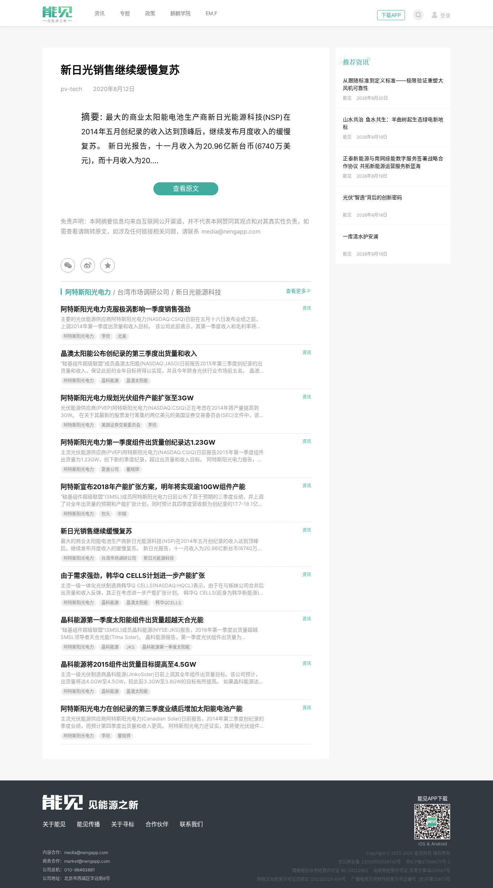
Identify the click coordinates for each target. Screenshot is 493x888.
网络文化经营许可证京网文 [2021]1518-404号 (301, 879)
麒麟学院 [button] (180, 13)
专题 (125, 13)
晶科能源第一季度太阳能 (166, 647)
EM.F (211, 13)
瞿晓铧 (132, 469)
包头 (105, 514)
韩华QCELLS (168, 602)
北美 (122, 336)
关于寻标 (122, 824)
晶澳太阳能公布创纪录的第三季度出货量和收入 (129, 353)
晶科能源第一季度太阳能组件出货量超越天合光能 (132, 620)
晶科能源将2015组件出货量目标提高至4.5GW (128, 664)
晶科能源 (110, 380)
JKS (130, 647)
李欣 (105, 336)
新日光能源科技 (159, 558)
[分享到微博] (87, 265)
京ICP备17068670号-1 (428, 862)
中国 (122, 514)
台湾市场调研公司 (118, 558)
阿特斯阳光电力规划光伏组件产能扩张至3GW (127, 398)
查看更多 (296, 291)
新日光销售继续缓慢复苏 (96, 531)
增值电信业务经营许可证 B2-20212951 (330, 870)
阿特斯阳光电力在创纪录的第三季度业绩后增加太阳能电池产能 (152, 709)
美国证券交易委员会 (120, 425)
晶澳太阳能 (137, 380)
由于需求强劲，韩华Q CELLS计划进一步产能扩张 (133, 575)
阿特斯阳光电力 (79, 336)
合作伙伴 (157, 824)
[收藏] (107, 265)
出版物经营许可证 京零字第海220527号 (411, 870)
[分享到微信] (68, 265)
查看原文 (186, 188)
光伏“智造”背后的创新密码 (372, 197)
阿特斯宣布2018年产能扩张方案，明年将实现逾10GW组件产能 (153, 487)
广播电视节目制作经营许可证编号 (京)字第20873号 (400, 879)
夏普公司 (110, 469)
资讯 (100, 13)
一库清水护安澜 (360, 236)
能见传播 (88, 824)
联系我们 (191, 824)
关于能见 (54, 824)
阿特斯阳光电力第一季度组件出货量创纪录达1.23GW (138, 442)
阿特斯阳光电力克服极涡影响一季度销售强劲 (126, 309)
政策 (150, 13)
